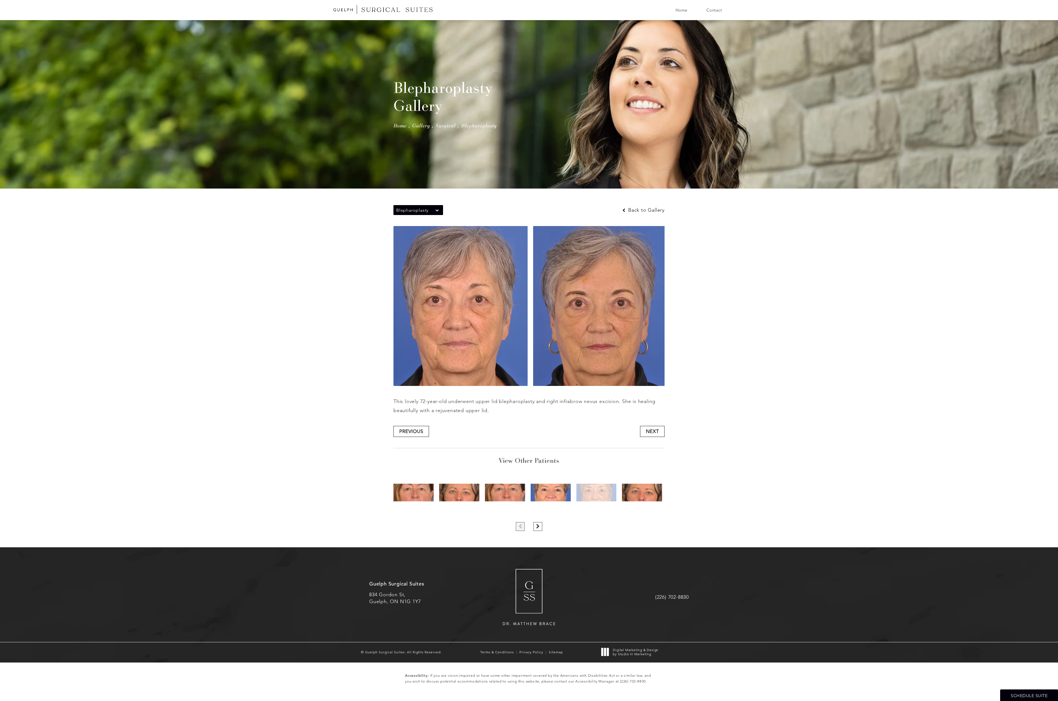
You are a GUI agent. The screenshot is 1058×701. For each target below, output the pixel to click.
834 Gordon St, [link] (395, 598)
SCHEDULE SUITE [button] (1029, 695)
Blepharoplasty (479, 125)
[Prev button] (520, 526)
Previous (411, 431)
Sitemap (556, 652)
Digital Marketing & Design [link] (635, 652)
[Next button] (537, 526)
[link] (672, 597)
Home (400, 125)
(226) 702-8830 (633, 681)
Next (652, 431)
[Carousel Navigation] (529, 524)
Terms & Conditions (497, 652)
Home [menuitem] (681, 10)
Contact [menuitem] (714, 10)
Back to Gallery (646, 210)
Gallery (421, 125)
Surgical (446, 125)
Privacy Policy (531, 652)
